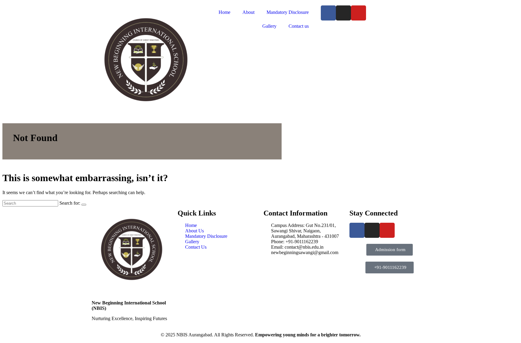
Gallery (269, 26)
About (248, 12)
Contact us (299, 26)
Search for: (69, 203)
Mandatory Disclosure (288, 12)
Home (224, 12)
